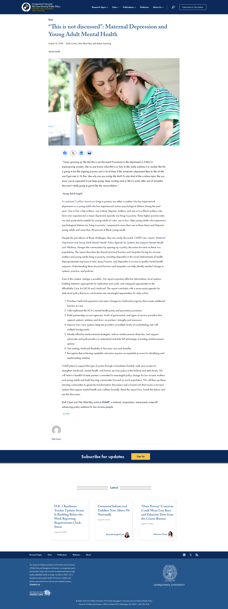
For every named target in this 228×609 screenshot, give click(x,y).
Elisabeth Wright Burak (115, 534)
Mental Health (54, 51)
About (88, 555)
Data (114, 7)
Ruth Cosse (71, 43)
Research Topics (99, 7)
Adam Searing (104, 43)
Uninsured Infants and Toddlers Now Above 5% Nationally (114, 511)
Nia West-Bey (85, 43)
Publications (128, 7)
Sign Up (141, 456)
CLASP (105, 402)
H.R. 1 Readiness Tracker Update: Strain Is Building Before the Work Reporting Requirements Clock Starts (69, 517)
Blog (50, 19)
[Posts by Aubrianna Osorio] (170, 534)
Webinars (144, 7)
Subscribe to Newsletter (192, 7)
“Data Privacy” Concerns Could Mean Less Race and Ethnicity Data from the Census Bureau (157, 513)
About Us (157, 7)
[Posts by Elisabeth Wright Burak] (127, 534)
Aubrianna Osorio (160, 534)
